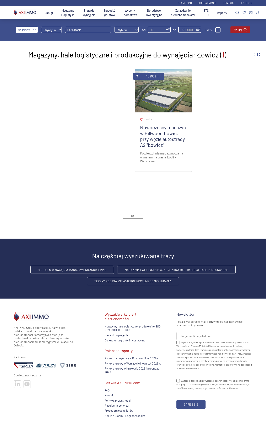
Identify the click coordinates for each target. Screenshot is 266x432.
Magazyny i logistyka (67, 13)
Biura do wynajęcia (89, 13)
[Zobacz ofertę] (163, 90)
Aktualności (207, 3)
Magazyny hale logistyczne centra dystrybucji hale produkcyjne (176, 269)
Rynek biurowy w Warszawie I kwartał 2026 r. (133, 363)
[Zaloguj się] (257, 12)
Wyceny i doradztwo (130, 13)
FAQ (107, 390)
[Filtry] (217, 29)
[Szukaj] (237, 13)
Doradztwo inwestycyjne (154, 13)
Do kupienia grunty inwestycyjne (125, 340)
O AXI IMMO (185, 3)
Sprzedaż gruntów (109, 13)
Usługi (48, 13)
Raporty (222, 13)
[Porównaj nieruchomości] (250, 12)
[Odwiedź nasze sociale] (17, 384)
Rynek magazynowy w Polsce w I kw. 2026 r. (132, 358)
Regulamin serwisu (117, 405)
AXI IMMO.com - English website (125, 415)
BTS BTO (206, 13)
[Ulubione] (244, 13)
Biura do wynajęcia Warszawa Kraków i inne (72, 269)
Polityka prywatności (118, 400)
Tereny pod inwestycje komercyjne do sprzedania (133, 281)
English (246, 3)
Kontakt (228, 3)
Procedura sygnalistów (119, 410)
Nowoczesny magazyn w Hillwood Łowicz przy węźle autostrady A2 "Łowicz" (163, 136)
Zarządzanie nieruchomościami (183, 13)
